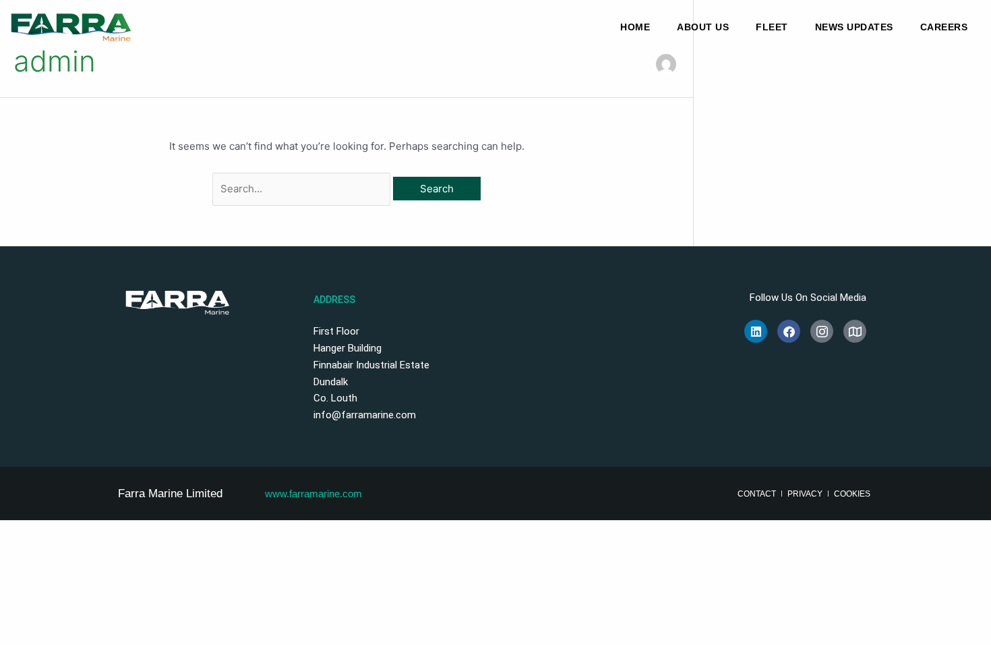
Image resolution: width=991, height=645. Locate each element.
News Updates (854, 27)
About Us (703, 27)
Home (635, 27)
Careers (944, 27)
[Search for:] (303, 188)
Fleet (772, 27)
